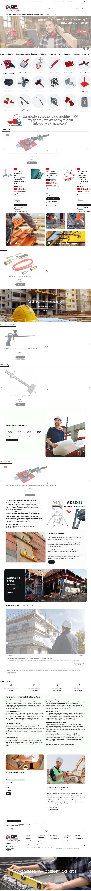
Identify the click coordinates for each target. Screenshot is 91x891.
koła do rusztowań (30, 670)
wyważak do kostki (15, 715)
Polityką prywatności (19, 825)
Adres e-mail (9, 785)
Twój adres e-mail (10, 818)
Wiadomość (9, 790)
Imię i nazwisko (9, 782)
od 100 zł (11, 690)
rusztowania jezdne (11, 672)
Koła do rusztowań (52, 711)
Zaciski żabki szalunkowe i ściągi (56, 723)
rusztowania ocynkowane (51, 670)
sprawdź (10, 592)
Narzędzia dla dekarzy (13, 723)
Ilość (15, 199)
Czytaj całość (79, 665)
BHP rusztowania (40, 670)
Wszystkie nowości (13, 249)
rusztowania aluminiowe (74, 670)
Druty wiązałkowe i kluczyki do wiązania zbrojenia (62, 734)
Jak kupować (29, 838)
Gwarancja (65, 841)
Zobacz (51, 562)
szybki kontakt (57, 690)
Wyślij (8, 793)
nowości (45, 310)
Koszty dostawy (41, 840)
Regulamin (21, 824)
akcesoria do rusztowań (12, 670)
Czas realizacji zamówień (41, 842)
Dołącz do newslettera (14, 821)
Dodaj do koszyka (20, 205)
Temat (7, 787)
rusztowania (22, 670)
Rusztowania (10, 655)
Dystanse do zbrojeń (12, 737)
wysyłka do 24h (34, 690)
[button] (77, 8)
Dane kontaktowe (79, 838)
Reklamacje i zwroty (67, 840)
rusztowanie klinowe (62, 670)
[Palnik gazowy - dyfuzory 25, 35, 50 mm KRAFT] (20, 264)
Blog (26, 841)
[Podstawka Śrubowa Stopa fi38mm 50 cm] (20, 382)
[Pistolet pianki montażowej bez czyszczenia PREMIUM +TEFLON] (20, 338)
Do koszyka (32, 162)
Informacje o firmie (79, 840)
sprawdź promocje (12, 440)
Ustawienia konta (54, 840)
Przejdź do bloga (27, 605)
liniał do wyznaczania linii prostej (22, 716)
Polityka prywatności (30, 840)
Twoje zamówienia (54, 838)
